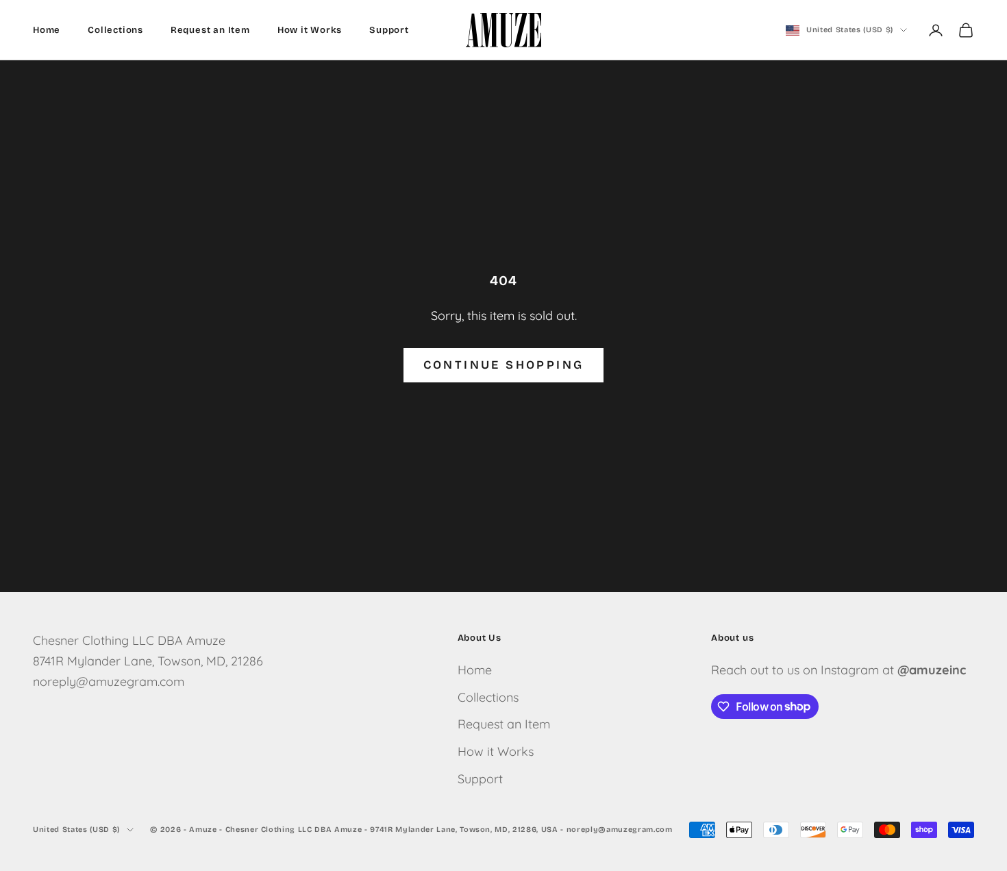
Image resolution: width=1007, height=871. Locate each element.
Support (389, 30)
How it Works (310, 30)
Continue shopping (503, 365)
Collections (115, 30)
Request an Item (210, 30)
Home (46, 30)
